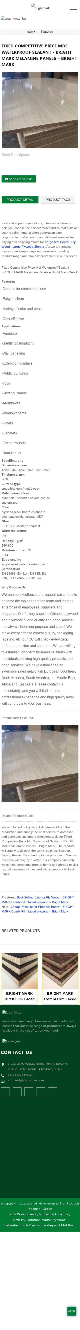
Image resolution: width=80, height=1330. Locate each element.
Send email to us (20, 179)
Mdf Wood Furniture (54, 1214)
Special (48, 1209)
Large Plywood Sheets (28, 246)
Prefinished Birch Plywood (22, 1225)
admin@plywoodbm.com (26, 1080)
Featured (47, 31)
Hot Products (70, 1203)
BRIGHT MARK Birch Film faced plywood (20, 997)
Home (31, 32)
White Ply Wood (54, 1220)
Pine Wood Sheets (23, 1214)
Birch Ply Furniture (26, 1220)
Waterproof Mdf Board (60, 1225)
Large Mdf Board (57, 242)
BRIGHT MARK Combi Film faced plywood (60, 997)
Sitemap (35, 1209)
